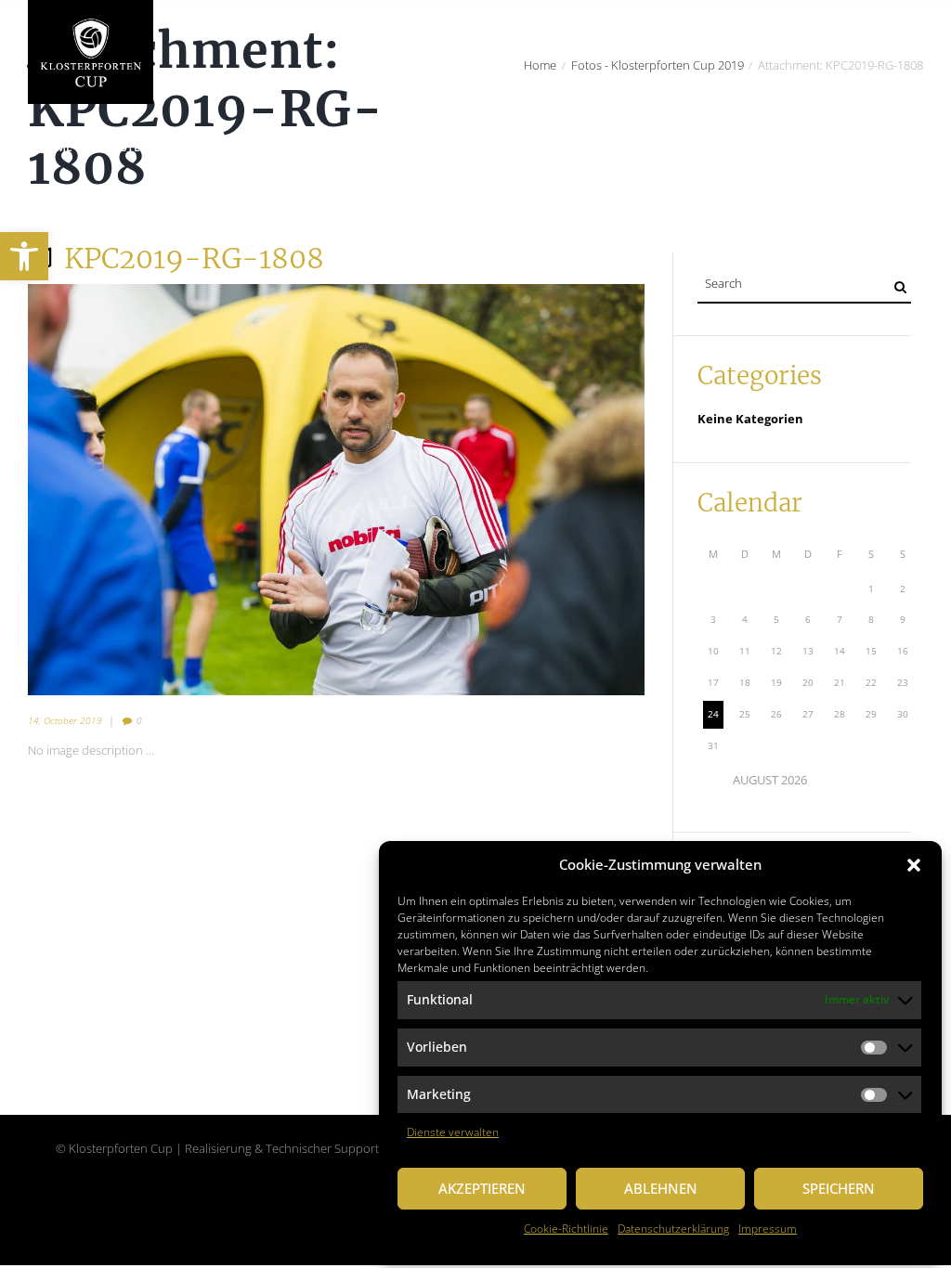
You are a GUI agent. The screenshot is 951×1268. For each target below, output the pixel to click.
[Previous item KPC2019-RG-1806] (182, 489)
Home (55, 147)
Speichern (838, 1188)
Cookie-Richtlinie (566, 1228)
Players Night (363, 147)
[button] (914, 865)
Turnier (455, 147)
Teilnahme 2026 (551, 147)
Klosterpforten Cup (160, 147)
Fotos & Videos (837, 147)
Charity (270, 147)
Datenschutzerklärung (673, 1228)
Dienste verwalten (453, 1132)
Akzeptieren (482, 1188)
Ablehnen (660, 1188)
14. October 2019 (65, 720)
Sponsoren (733, 147)
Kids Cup (649, 147)
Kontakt (65, 202)
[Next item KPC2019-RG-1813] (490, 489)
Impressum (767, 1228)
